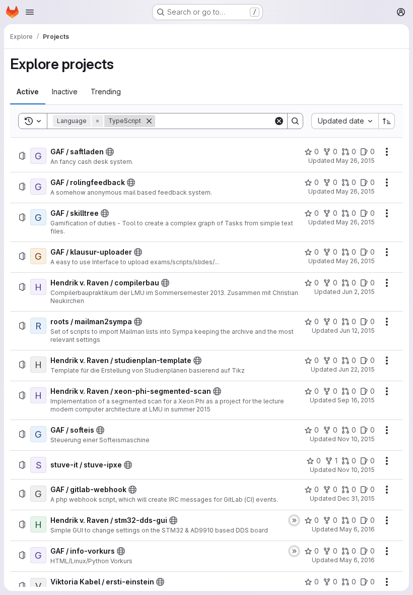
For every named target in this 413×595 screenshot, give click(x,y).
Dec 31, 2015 (356, 498)
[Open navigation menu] (30, 12)
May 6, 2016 (357, 529)
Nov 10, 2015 (356, 439)
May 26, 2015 (355, 160)
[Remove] (149, 121)
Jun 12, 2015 (357, 330)
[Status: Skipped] (294, 520)
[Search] (295, 121)
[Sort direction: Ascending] (387, 121)
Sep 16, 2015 (356, 400)
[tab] (27, 91)
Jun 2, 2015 (358, 291)
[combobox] (344, 121)
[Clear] (279, 121)
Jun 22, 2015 (356, 369)
